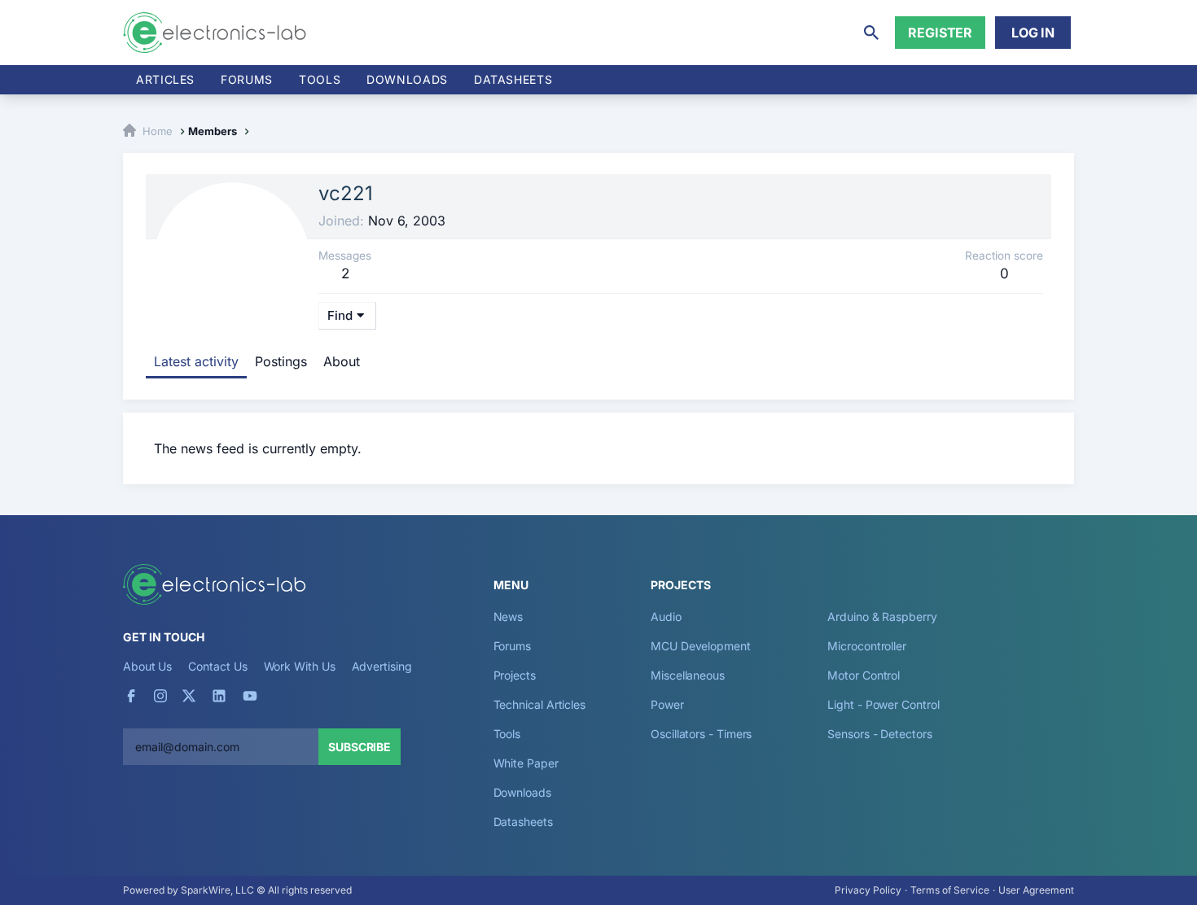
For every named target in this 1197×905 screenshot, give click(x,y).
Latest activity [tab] (196, 361)
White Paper (526, 763)
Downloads (522, 792)
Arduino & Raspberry (881, 616)
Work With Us (299, 666)
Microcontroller (866, 646)
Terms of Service (949, 890)
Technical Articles (539, 704)
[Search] (871, 32)
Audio (666, 616)
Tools (319, 79)
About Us (147, 666)
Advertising (382, 666)
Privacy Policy (868, 890)
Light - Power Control (883, 704)
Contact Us (217, 666)
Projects (514, 675)
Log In (1032, 32)
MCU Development (701, 646)
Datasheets (513, 79)
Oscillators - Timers (701, 734)
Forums (247, 79)
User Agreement (1036, 890)
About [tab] (341, 361)
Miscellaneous (688, 675)
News (508, 616)
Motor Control (863, 675)
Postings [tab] (281, 361)
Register (940, 32)
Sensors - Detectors (879, 734)
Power (667, 704)
